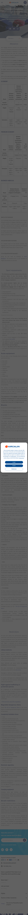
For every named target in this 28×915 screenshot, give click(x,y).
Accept (14, 462)
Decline (14, 465)
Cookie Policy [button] (13, 456)
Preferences (14, 469)
